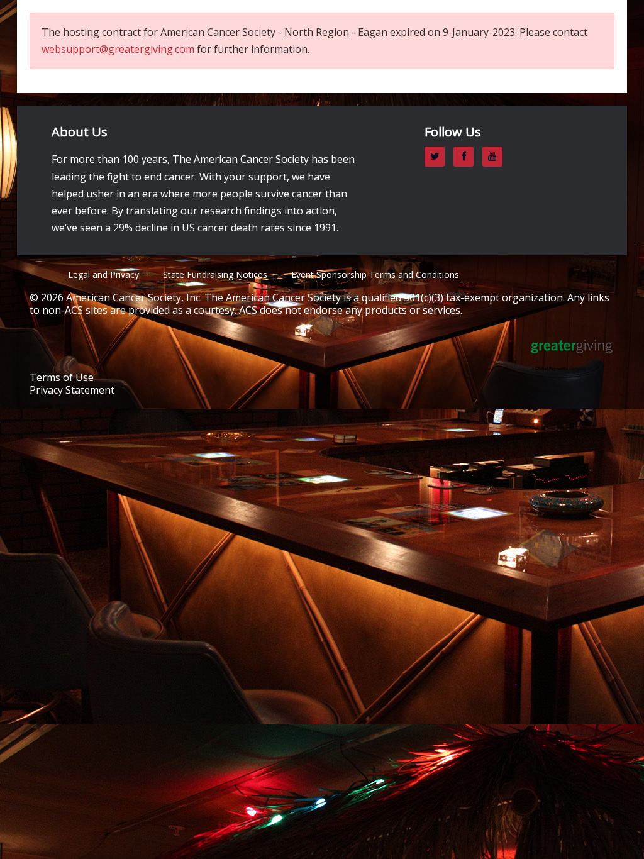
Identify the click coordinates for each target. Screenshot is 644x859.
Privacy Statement (72, 390)
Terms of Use (62, 377)
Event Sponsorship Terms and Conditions (375, 274)
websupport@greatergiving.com (118, 49)
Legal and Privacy (103, 274)
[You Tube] (495, 156)
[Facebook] (466, 156)
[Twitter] (438, 156)
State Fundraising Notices (215, 274)
